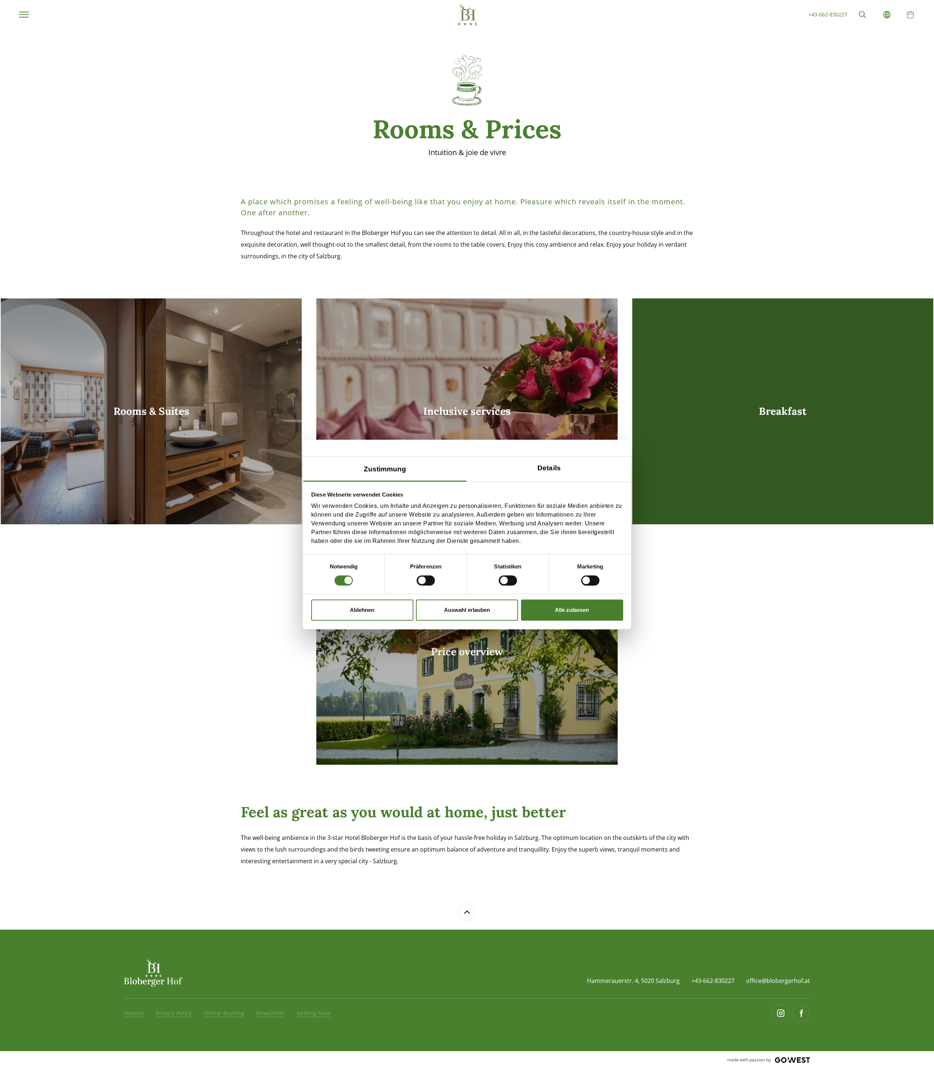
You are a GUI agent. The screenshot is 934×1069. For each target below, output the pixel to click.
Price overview (336, 545)
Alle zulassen (572, 610)
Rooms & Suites (22, 304)
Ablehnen (362, 610)
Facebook (801, 1013)
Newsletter (270, 1013)
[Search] (862, 14)
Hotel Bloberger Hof (467, 15)
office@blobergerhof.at (778, 981)
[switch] (426, 580)
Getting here (314, 1013)
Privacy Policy (174, 1013)
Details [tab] (549, 468)
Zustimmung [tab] (385, 469)
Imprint (134, 1013)
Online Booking (224, 1013)
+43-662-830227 (827, 14)
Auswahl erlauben (467, 610)
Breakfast (645, 304)
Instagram (781, 1013)
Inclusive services (340, 304)
